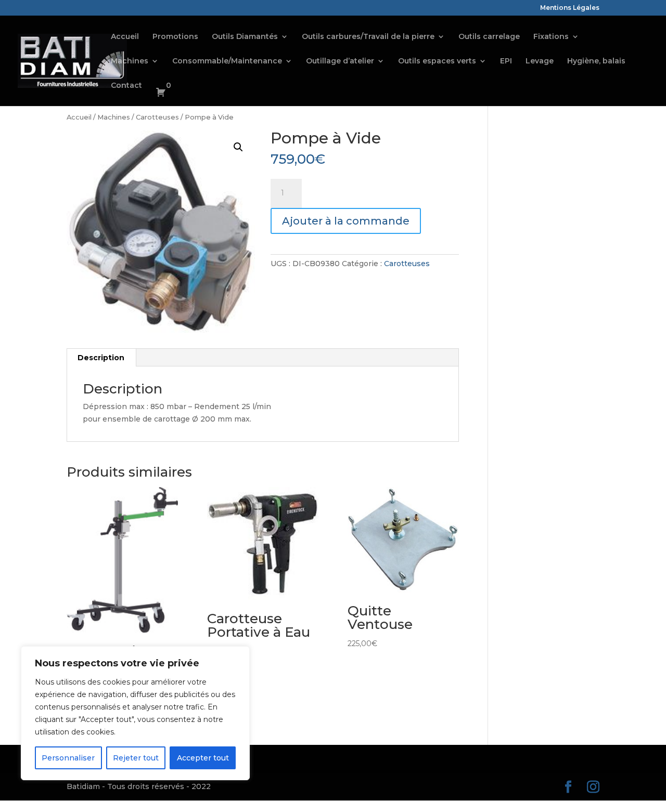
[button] (238, 147)
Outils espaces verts (437, 61)
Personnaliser (68, 758)
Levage (540, 61)
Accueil (125, 37)
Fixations (551, 37)
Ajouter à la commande (345, 221)
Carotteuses (157, 117)
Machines (129, 61)
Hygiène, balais (596, 61)
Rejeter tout (136, 758)
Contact (126, 86)
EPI (506, 61)
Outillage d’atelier (340, 61)
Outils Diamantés (245, 37)
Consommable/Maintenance (227, 61)
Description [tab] (101, 357)
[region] (135, 713)
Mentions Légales (569, 8)
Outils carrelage (489, 37)
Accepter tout (203, 758)
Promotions (175, 37)
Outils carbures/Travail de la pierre (368, 37)
